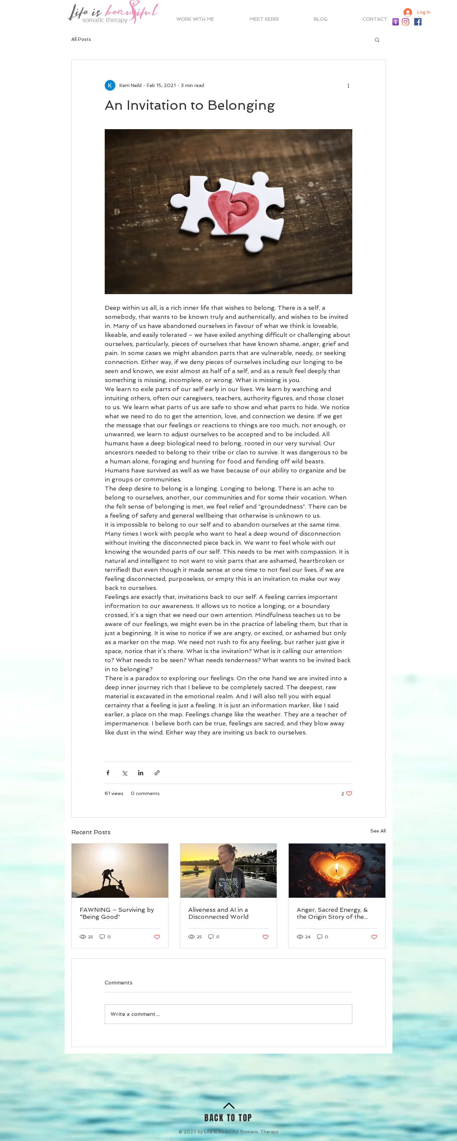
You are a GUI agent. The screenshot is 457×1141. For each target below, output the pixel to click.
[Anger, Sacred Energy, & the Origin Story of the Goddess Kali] (337, 871)
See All (378, 830)
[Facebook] (418, 21)
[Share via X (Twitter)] (124, 773)
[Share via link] (157, 773)
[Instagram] (405, 21)
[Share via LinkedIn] (141, 773)
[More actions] (348, 85)
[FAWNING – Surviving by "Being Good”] (120, 871)
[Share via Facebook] (108, 773)
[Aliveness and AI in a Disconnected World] (228, 871)
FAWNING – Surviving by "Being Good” (117, 913)
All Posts (81, 39)
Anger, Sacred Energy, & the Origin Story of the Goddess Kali (332, 913)
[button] (377, 39)
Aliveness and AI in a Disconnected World (218, 913)
